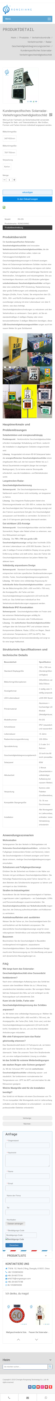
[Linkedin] (34, 1387)
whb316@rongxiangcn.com (19, 1279)
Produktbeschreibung (14, 228)
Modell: (8, 219)
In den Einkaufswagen (27, 199)
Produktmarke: (11, 223)
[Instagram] (42, 1387)
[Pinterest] (46, 1387)
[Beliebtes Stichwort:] (50, 1366)
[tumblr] (50, 1387)
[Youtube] (38, 1387)
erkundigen (27, 192)
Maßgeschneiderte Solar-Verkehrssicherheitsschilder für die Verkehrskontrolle (17, 1332)
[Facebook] (30, 1387)
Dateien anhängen (15, 1224)
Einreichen (14, 1245)
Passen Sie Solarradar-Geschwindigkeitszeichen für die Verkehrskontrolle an (39, 1332)
